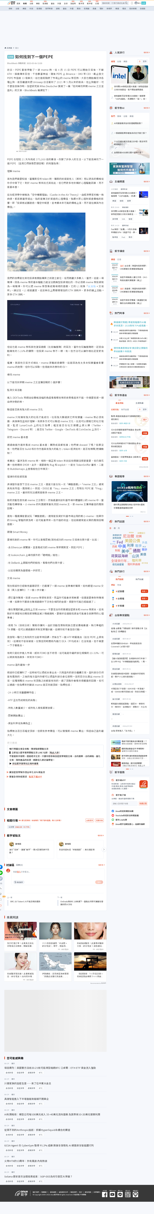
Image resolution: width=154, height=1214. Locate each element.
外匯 (59, 3)
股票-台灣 (123, 450)
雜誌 (124, 8)
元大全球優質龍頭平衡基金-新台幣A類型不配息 (126, 431)
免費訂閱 (143, 804)
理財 (101, 8)
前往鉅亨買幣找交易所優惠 (25, 763)
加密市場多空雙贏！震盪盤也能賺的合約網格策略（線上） (133, 302)
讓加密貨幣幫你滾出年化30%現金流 (27, 772)
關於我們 (36, 1192)
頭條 (10, 8)
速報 (58, 8)
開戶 (145, 419)
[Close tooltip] (21, 905)
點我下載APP (35, 776)
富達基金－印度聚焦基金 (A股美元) (126, 456)
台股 (31, 3)
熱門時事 (49, 8)
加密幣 (73, 3)
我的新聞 (133, 8)
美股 (38, 3)
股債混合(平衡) (125, 437)
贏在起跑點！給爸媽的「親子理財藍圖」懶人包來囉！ (42, 820)
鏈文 (17, 48)
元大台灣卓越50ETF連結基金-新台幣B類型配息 (126, 445)
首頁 (18, 3)
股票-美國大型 (124, 423)
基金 (53, 3)
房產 (94, 8)
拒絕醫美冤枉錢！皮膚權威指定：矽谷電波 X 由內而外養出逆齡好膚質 (20, 975)
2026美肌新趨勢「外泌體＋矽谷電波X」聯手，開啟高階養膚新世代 (55, 944)
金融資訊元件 (63, 1192)
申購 (145, 433)
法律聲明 (96, 1192)
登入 (139, 3)
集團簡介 (44, 1192)
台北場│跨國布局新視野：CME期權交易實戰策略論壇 (134, 267)
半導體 (121, 605)
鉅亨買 (81, 3)
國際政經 (124, 189)
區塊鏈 (86, 8)
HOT (122, 266)
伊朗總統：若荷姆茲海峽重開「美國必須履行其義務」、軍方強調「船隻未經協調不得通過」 (55, 975)
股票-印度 (123, 461)
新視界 (109, 8)
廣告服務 (53, 1192)
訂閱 (97, 3)
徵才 (80, 1192)
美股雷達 (125, 207)
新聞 (25, 3)
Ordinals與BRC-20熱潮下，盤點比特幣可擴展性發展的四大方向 (81, 903)
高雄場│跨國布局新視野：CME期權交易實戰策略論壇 (134, 290)
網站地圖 (88, 1192)
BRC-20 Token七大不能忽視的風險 (25, 901)
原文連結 (12, 742)
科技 (31, 8)
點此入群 (54, 752)
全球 (65, 3)
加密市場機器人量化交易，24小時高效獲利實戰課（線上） (133, 279)
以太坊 (92, 286)
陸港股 (45, 3)
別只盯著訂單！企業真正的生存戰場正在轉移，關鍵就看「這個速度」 (20, 944)
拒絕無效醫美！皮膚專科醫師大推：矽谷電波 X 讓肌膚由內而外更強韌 (90, 944)
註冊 (143, 3)
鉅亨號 (89, 3)
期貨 (78, 8)
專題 (117, 8)
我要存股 (99, 820)
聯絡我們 (74, 1192)
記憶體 (121, 591)
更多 (145, 61)
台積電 (121, 598)
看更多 (100, 835)
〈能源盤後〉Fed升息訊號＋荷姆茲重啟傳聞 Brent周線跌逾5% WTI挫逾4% (90, 975)
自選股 (142, 8)
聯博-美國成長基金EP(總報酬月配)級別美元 (126, 418)
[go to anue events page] (132, 3)
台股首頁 (89, 820)
